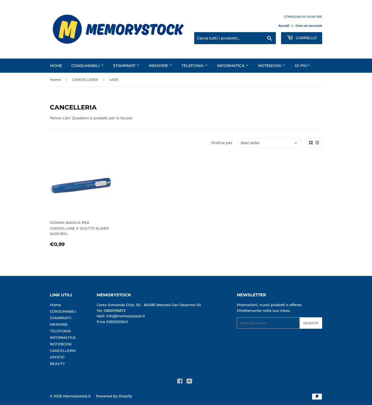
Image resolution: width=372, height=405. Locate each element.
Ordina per (222, 142)
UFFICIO (57, 357)
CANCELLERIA (85, 79)
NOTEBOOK (270, 65)
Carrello (306, 37)
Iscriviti (311, 323)
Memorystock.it (77, 396)
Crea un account (308, 26)
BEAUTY (57, 363)
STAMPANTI (124, 65)
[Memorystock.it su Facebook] (180, 382)
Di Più (301, 65)
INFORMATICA (231, 65)
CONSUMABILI (85, 65)
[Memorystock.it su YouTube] (189, 382)
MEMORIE (159, 65)
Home (56, 65)
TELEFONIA (193, 65)
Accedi (283, 26)
